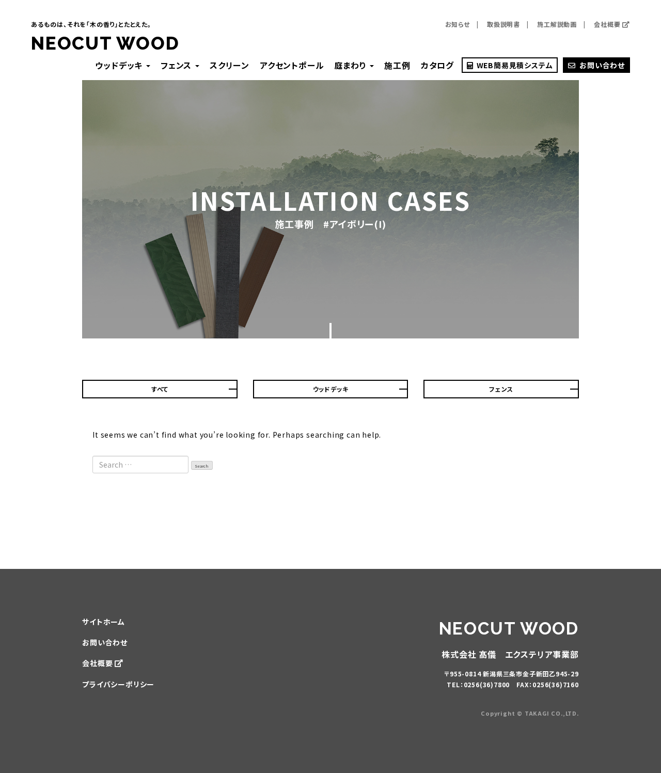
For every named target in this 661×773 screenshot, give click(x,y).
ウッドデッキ (120, 65)
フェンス (177, 65)
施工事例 (294, 223)
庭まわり (351, 65)
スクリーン (229, 65)
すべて (159, 388)
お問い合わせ (602, 65)
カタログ (437, 65)
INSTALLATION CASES (330, 200)
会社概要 (608, 24)
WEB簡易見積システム (514, 65)
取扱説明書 (503, 24)
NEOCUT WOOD (105, 43)
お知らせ (457, 24)
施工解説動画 (557, 24)
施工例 (397, 65)
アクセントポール (292, 65)
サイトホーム (103, 621)
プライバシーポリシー (118, 684)
